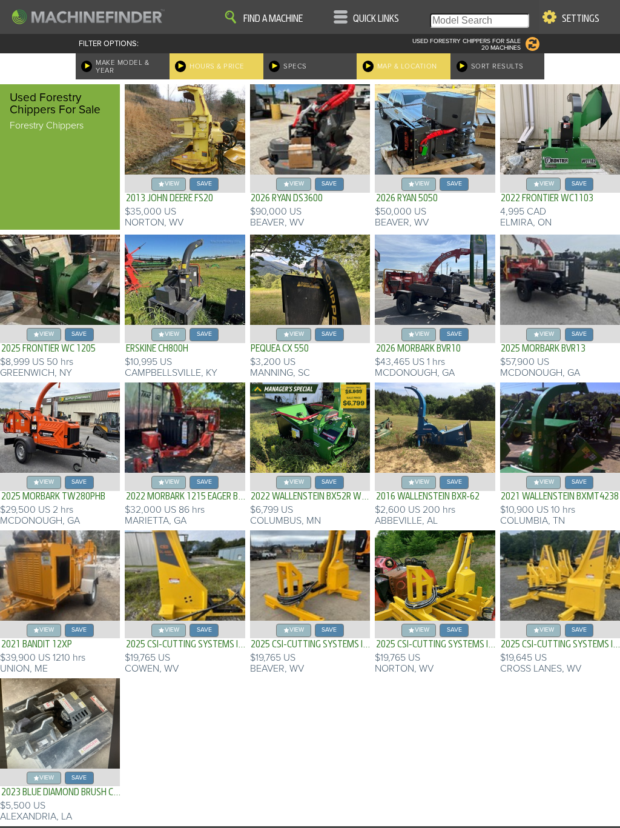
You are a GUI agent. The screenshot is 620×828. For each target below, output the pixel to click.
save (204, 183)
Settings (580, 19)
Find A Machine (273, 19)
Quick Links (376, 19)
